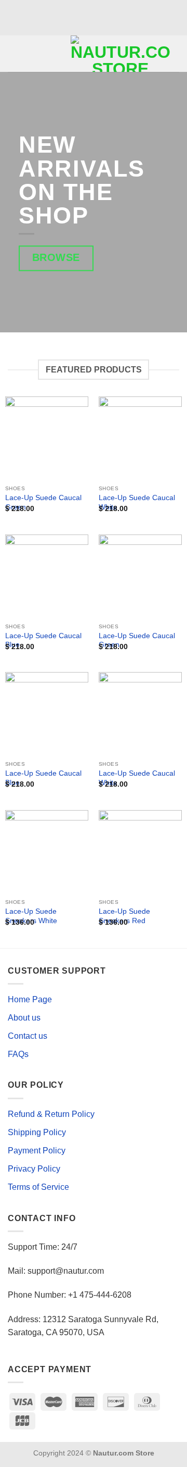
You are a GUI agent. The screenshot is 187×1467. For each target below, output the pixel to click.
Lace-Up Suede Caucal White (137, 502)
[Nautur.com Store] (120, 53)
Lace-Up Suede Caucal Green (43, 502)
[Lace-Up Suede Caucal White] (140, 438)
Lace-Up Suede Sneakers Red (124, 916)
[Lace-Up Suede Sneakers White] (46, 851)
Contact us (27, 1035)
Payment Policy (36, 1150)
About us (24, 1017)
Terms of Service (38, 1187)
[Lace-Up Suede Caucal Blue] (46, 576)
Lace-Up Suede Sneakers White (31, 916)
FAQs (18, 1054)
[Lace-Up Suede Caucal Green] (46, 438)
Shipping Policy (37, 1132)
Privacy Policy (34, 1168)
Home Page (30, 999)
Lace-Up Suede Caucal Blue (43, 640)
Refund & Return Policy (51, 1114)
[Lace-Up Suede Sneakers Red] (140, 851)
